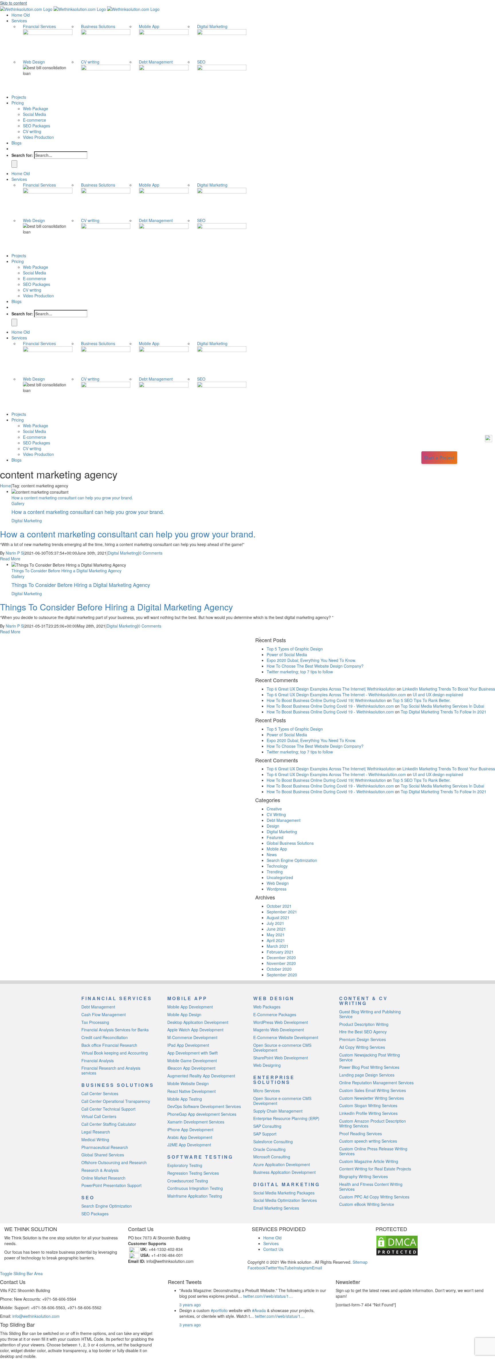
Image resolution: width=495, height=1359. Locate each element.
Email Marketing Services (276, 1208)
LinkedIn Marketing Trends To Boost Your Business (448, 689)
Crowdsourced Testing (187, 1181)
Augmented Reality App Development (201, 1076)
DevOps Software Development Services (204, 1106)
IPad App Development (188, 1045)
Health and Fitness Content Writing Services (370, 1186)
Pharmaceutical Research (104, 1147)
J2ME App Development (189, 1145)
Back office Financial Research (109, 1045)
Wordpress (276, 889)
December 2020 (281, 957)
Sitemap (359, 1262)
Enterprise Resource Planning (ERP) (286, 1118)
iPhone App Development (190, 1129)
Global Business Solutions (290, 843)
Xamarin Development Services (195, 1122)
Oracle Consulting (269, 1149)
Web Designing (267, 1065)
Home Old (272, 1238)
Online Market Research (103, 1178)
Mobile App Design (184, 1014)
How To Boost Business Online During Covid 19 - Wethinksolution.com (330, 706)
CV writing (90, 62)
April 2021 (276, 940)
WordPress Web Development (280, 1022)
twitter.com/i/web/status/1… (268, 1296)
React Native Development (191, 1091)
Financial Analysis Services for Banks (115, 1029)
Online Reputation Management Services (376, 1082)
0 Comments (150, 553)
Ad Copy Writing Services (362, 1047)
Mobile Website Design (188, 1083)
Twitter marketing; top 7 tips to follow (300, 671)
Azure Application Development (281, 1164)
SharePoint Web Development (280, 1058)
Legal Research (95, 1132)
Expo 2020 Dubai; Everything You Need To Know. (311, 660)
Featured (275, 837)
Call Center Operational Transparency (115, 1101)
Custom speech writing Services (368, 1141)
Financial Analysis (97, 1060)
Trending (275, 872)
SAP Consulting (267, 1126)
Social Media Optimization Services (285, 1200)
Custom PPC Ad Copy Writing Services (374, 1197)
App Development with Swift (192, 1053)
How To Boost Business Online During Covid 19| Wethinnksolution (326, 700)
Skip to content (13, 3)
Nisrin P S (14, 553)
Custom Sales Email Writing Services (372, 1090)
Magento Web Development (278, 1029)
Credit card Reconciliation (104, 1037)
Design (273, 826)
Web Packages (266, 1007)
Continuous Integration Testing (195, 1188)
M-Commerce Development (192, 1037)
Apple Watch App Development (195, 1029)
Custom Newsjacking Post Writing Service (369, 1057)
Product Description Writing (363, 1024)
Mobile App (149, 26)
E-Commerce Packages (274, 1014)
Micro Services (266, 1090)
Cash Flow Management (103, 1014)
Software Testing (200, 1157)
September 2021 (282, 912)
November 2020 (281, 963)
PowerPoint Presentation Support (111, 1185)
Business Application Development (284, 1172)
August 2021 (278, 917)
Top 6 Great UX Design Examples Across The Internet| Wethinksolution (331, 689)
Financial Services (39, 26)
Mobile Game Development (192, 1060)
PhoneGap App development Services (201, 1114)
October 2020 (279, 969)
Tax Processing (95, 1022)
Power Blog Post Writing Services (369, 1067)
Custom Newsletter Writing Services (371, 1098)
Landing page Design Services (366, 1075)
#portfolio (219, 1310)
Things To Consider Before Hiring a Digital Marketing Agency (66, 570)
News (272, 854)
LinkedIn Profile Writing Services (368, 1113)
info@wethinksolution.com (36, 1316)
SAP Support (264, 1134)
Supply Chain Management (277, 1111)
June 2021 (276, 929)
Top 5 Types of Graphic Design (295, 649)
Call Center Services (99, 1093)
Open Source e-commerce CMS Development (282, 1047)
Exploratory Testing (184, 1165)
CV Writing (276, 814)
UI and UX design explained (438, 694)
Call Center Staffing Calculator (108, 1124)
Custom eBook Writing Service (366, 1204)
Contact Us (273, 1249)
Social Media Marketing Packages (284, 1193)
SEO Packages (95, 1213)
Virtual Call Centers (98, 1116)
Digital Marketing (212, 26)
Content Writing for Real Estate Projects (375, 1169)
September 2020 (282, 975)
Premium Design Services (362, 1039)
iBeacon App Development (191, 1068)
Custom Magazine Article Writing (368, 1161)
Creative (274, 809)
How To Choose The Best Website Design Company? (315, 666)
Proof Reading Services (360, 1133)
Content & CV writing (363, 1000)
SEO (201, 62)
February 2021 (280, 952)
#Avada (259, 1310)
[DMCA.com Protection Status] (397, 1245)
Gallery (17, 503)
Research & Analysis (100, 1170)
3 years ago (190, 1304)
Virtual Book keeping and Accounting (114, 1053)
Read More (10, 558)
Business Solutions (98, 26)
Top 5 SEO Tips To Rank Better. (422, 700)
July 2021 (275, 923)
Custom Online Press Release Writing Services (373, 1151)
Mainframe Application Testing (194, 1196)
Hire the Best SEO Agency (363, 1031)
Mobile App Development (190, 1007)
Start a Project (439, 457)
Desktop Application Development (197, 1022)
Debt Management (156, 62)
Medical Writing (95, 1139)
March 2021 (277, 946)
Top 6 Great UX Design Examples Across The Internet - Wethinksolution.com (336, 694)
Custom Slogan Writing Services (368, 1105)
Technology (277, 866)
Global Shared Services (102, 1155)
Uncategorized (280, 877)
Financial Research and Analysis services (110, 1070)
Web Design (34, 62)
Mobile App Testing (184, 1099)
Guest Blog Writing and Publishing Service (370, 1014)
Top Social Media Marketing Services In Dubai (442, 706)
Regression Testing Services (193, 1173)
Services (271, 1243)
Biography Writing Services (363, 1176)
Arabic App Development (189, 1137)
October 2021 (279, 906)
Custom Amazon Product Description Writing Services (372, 1123)
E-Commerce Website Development (285, 1037)
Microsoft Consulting (271, 1157)
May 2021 (276, 934)
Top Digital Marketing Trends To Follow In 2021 (443, 712)
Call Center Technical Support (108, 1109)
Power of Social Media (287, 654)
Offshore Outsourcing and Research (114, 1162)
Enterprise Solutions (274, 1079)
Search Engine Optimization (292, 860)
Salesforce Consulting (273, 1141)
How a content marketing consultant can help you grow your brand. (72, 498)
